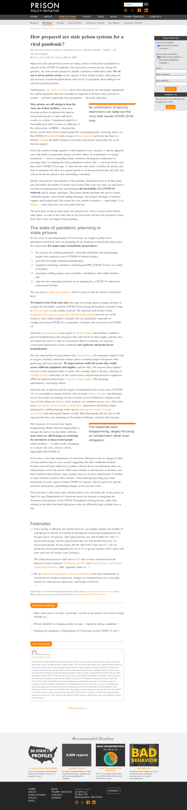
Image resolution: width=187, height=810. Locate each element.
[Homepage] (45, 7)
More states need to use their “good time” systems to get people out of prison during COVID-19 (79, 615)
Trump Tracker (61, 792)
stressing (43, 139)
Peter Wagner (56, 57)
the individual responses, (58, 292)
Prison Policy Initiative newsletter (169, 47)
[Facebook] (139, 10)
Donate (170, 106)
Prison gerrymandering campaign (168, 61)
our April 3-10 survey (57, 89)
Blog (54, 789)
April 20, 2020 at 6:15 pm (41, 657)
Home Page (35, 28)
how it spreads (84, 136)
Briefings (45, 28)
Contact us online (83, 789)
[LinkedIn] (146, 10)
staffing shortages (97, 393)
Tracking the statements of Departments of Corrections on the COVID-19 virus (77, 630)
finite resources (85, 355)
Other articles (94, 591)
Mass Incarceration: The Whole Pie (110, 769)
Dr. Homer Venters (83, 333)
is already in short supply (78, 379)
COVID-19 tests (38, 375)
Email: (158, 67)
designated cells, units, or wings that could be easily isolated (62, 314)
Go (146, 4)
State (162, 80)
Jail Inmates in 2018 (75, 563)
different (54, 136)
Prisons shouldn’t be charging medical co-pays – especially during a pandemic (76, 623)
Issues (32, 798)
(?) (169, 48)
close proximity (41, 310)
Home (32, 789)
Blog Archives (77, 708)
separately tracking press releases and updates (66, 573)
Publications (37, 795)
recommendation (50, 333)
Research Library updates (171, 56)
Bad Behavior (144, 768)
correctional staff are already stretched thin (59, 405)
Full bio (104, 591)
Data (31, 800)
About (32, 792)
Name (163, 74)
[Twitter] (132, 10)
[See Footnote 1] (104, 150)
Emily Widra (39, 57)
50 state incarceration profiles (43, 768)
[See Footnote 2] (66, 166)
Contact (111, 591)
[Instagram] (125, 10)
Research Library (77, 768)
